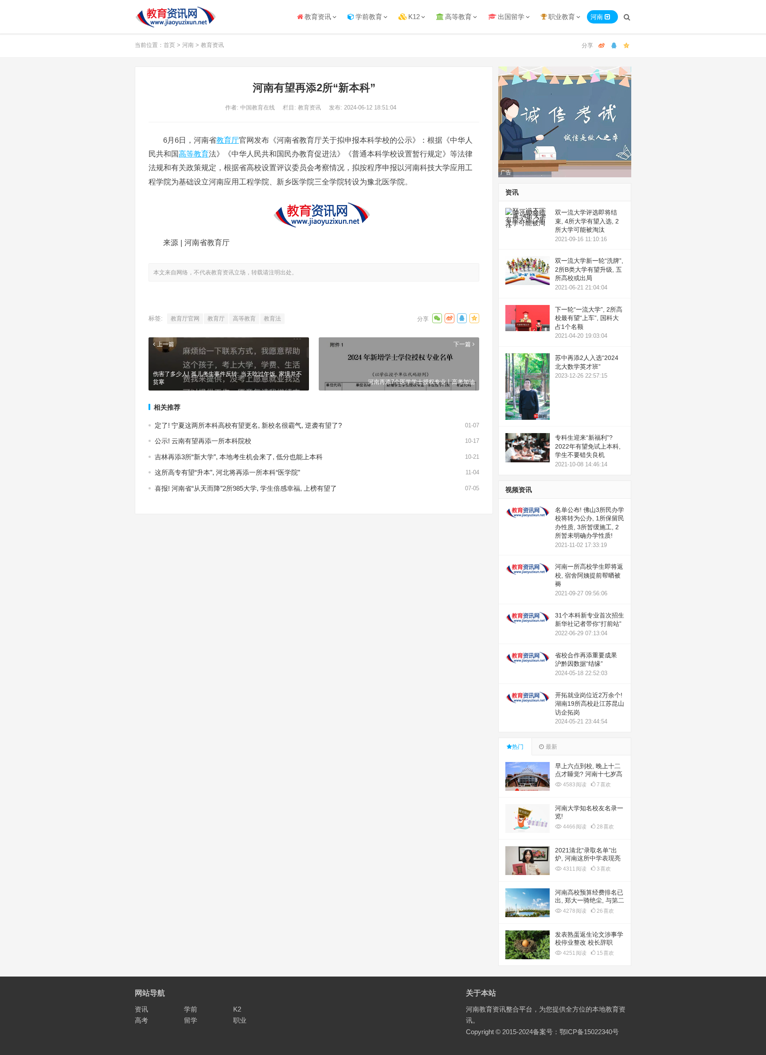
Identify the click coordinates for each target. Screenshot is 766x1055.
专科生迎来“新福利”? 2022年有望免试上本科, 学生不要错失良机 (588, 446)
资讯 (141, 1009)
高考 (141, 1020)
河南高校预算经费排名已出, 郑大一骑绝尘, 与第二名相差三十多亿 (589, 900)
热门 (518, 746)
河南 (188, 45)
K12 (414, 16)
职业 (239, 1020)
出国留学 (511, 16)
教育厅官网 (185, 318)
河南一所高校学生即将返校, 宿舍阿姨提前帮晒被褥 (589, 575)
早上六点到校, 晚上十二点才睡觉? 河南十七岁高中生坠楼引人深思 (588, 773)
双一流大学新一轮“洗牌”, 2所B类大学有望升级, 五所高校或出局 (589, 269)
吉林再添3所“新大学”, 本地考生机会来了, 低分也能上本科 (239, 457)
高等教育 (458, 16)
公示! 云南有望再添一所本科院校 (203, 441)
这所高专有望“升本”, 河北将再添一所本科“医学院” (227, 472)
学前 (190, 1009)
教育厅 (227, 140)
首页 (169, 45)
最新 (550, 746)
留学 (190, 1020)
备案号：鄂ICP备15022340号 (576, 1031)
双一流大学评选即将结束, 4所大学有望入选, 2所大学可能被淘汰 (587, 221)
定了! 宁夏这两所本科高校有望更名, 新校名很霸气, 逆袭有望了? (248, 425)
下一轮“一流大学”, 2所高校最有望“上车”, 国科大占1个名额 (588, 318)
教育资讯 (318, 16)
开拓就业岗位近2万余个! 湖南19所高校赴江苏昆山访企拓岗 (589, 704)
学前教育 (369, 16)
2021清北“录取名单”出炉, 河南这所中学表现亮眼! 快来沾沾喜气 (588, 858)
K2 (237, 1009)
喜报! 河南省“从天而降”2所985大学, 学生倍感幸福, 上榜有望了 (246, 488)
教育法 (272, 318)
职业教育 (561, 16)
